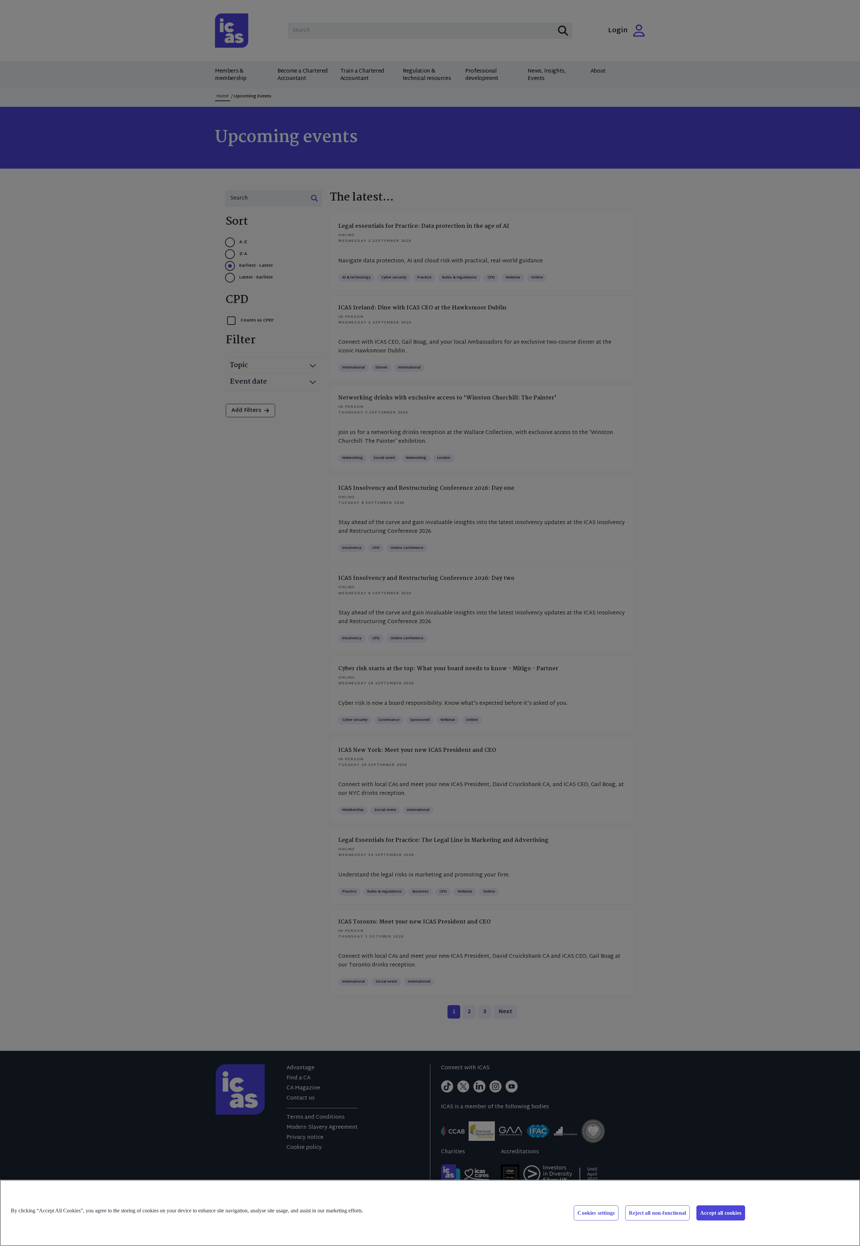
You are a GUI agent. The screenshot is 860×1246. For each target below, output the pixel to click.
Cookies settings (596, 1213)
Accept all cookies (720, 1213)
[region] (430, 1213)
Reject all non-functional (657, 1213)
